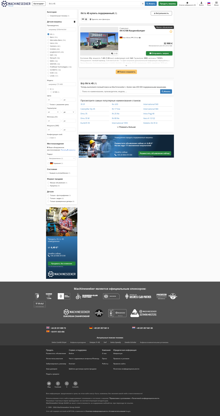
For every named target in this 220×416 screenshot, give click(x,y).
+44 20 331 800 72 (58, 328)
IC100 (56, 92)
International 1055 (120, 123)
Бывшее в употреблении (60, 173)
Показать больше (127, 127)
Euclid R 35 (85, 123)
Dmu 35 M (85, 118)
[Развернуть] (126, 65)
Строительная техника (59, 16)
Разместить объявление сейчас (155, 153)
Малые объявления (58, 183)
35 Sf (83, 104)
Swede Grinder (130, 342)
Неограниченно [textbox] (56, 158)
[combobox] (62, 158)
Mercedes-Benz (58, 40)
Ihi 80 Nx (115, 118)
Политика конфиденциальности (96, 411)
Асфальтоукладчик (78, 342)
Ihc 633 (115, 104)
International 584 (150, 109)
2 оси (53, 138)
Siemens (55, 46)
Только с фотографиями (60, 195)
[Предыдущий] (82, 41)
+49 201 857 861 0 (101, 328)
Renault (55, 58)
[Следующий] (116, 41)
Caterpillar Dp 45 (88, 109)
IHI (52, 34)
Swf (105, 342)
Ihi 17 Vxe (116, 109)
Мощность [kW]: (53, 125)
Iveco (54, 43)
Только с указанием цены (59, 104)
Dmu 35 (84, 113)
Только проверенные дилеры (62, 201)
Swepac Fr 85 (95, 342)
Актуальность (162, 13)
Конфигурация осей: (55, 134)
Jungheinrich (57, 52)
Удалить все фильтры (100, 19)
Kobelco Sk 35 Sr (150, 123)
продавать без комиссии (61, 263)
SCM (53, 73)
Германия (58, 163)
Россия (68, 150)
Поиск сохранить (127, 72)
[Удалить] (143, 3)
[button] (216, 3)
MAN (54, 61)
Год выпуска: (52, 108)
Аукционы (55, 186)
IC (52, 89)
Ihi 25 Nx (115, 113)
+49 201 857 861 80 (144, 328)
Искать (151, 3)
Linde (54, 76)
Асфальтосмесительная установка (154, 342)
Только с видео (57, 198)
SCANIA (55, 49)
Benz (54, 37)
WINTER (55, 64)
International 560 (150, 104)
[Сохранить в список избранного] (170, 31)
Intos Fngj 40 (148, 113)
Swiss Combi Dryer (59, 342)
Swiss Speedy (115, 342)
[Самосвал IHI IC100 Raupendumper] (99, 41)
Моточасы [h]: (52, 117)
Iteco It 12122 (149, 118)
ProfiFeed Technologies (61, 67)
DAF (53, 55)
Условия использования (117, 411)
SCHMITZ (55, 70)
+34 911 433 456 (57, 331)
